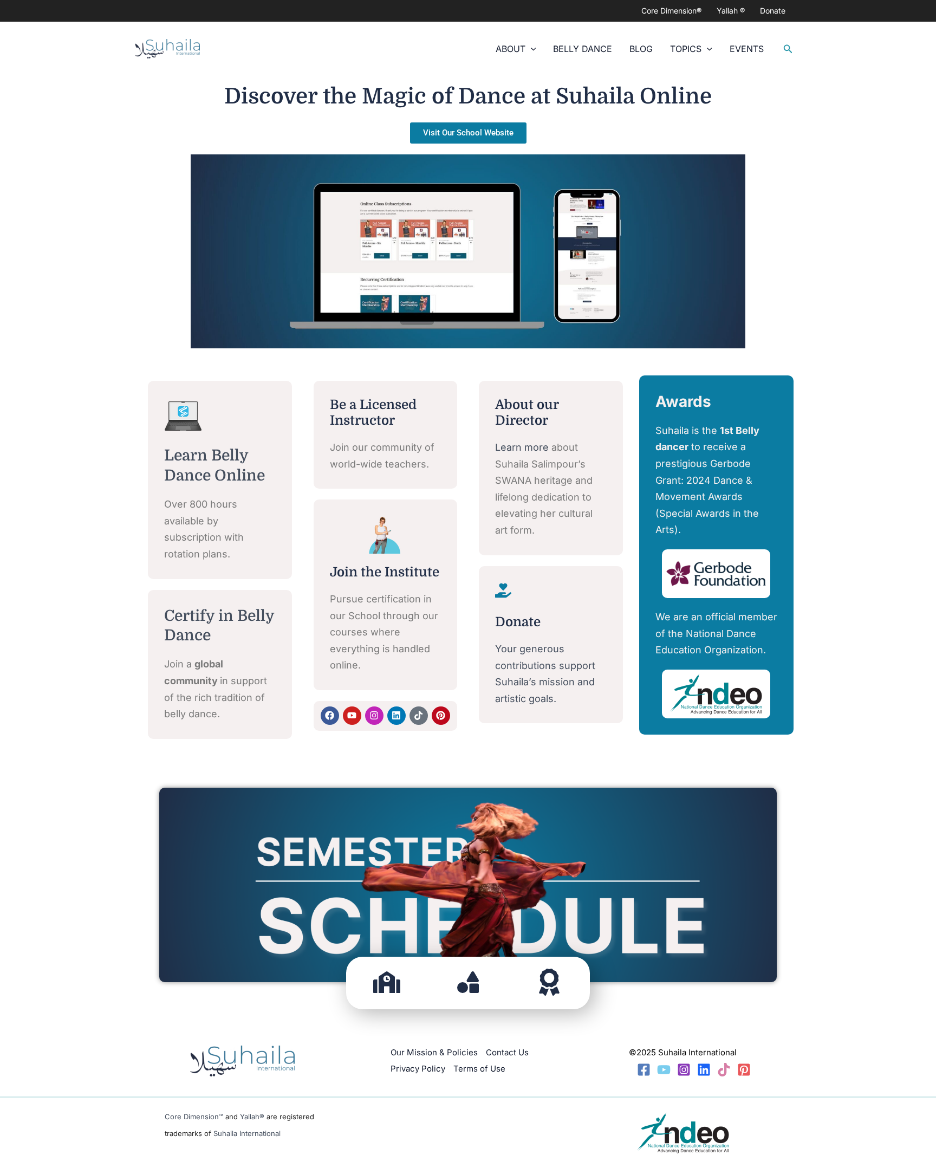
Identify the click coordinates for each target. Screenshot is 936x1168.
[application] (530, 48)
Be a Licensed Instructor (373, 412)
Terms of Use (479, 1068)
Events (747, 48)
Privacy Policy (418, 1068)
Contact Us (507, 1052)
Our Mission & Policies (434, 1052)
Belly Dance (582, 48)
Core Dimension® (671, 10)
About (510, 48)
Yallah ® (731, 10)
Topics (685, 48)
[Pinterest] (744, 1069)
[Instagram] (684, 1069)
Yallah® (252, 1116)
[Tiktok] (724, 1069)
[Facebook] (644, 1069)
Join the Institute (384, 572)
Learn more (522, 447)
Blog (641, 48)
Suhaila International (247, 1133)
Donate (772, 10)
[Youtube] (664, 1069)
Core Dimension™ (194, 1116)
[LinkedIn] (704, 1069)
